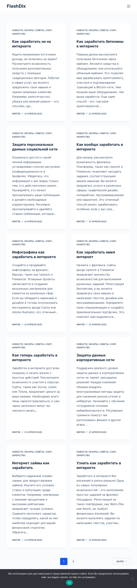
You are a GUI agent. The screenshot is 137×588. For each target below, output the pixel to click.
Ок (69, 582)
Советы (39, 30)
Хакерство (18, 33)
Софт (48, 30)
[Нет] (132, 578)
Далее (120, 561)
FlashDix (16, 6)
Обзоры (29, 30)
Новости (17, 30)
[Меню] (128, 6)
